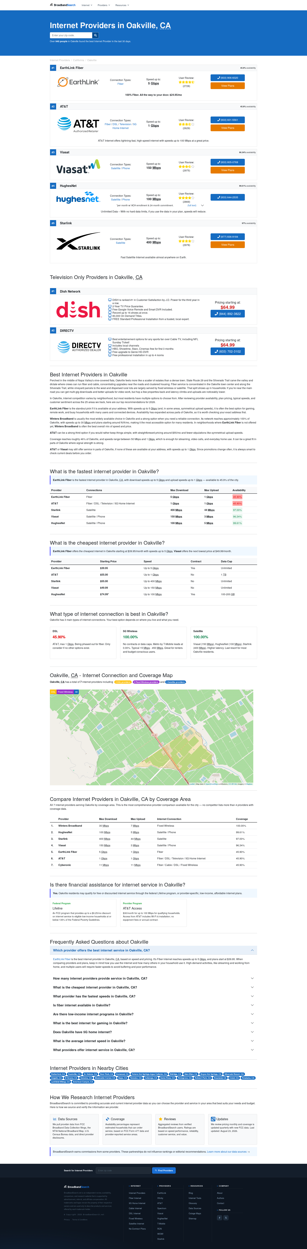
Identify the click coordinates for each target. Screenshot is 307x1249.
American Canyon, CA (83, 1081)
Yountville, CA (74, 1074)
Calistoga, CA (151, 1077)
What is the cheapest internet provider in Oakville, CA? (95, 987)
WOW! (160, 1233)
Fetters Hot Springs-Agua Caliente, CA (149, 1074)
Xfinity (160, 1198)
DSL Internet (135, 1213)
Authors (220, 1198)
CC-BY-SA (232, 784)
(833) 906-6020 (229, 77)
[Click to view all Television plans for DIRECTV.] (79, 347)
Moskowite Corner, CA (105, 1077)
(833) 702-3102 (229, 351)
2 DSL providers (123, 682)
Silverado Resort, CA (234, 1074)
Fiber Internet (135, 1198)
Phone (126, 168)
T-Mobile (161, 1223)
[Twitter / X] (225, 1217)
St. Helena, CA (90, 1074)
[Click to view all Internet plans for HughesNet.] (78, 197)
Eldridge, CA (175, 1074)
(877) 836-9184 (229, 236)
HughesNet (58, 523)
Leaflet (192, 784)
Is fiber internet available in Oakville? (81, 1005)
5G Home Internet (124, 126)
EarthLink (161, 1192)
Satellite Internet (136, 1223)
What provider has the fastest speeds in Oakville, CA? (94, 996)
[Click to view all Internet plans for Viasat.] (78, 166)
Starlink (55, 510)
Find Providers (165, 1170)
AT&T (54, 503)
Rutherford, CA (58, 1074)
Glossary (193, 1203)
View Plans (227, 85)
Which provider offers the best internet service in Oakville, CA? (101, 950)
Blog (191, 1192)
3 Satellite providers (175, 682)
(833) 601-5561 (229, 120)
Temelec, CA (136, 1077)
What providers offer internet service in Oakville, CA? (94, 1049)
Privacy (67, 1219)
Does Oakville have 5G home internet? (82, 1032)
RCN (159, 1228)
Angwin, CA (56, 1077)
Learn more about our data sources (227, 1151)
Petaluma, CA (248, 1077)
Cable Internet (135, 1208)
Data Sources (195, 1208)
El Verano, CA (71, 1077)
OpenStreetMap (211, 784)
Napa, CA (122, 1077)
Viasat (55, 516)
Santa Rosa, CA (167, 1077)
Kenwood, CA (122, 1074)
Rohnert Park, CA (203, 1077)
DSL (115, 124)
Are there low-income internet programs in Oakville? (93, 1014)
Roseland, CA (220, 1077)
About (219, 1192)
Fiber (120, 84)
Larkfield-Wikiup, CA (60, 1081)
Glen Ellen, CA (190, 1074)
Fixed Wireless (65, 691)
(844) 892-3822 (229, 313)
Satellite (115, 168)
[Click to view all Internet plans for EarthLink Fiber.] (78, 81)
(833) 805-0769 (229, 162)
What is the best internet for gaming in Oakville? (90, 1023)
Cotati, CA (234, 1077)
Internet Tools (195, 1198)
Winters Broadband (70, 825)
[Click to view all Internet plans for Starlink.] (78, 240)
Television (125, 124)
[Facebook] (219, 1217)
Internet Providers (137, 1192)
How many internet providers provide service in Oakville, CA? (100, 978)
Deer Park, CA (106, 1074)
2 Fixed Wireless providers (146, 682)
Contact (220, 1203)
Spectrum (161, 1208)
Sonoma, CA (86, 1077)
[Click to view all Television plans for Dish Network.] (79, 309)
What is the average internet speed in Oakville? (89, 1040)
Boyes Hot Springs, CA (211, 1074)
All (76, 691)
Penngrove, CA (185, 1077)
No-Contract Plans (137, 1228)
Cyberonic (64, 865)
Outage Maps (195, 1213)
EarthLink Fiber (60, 497)
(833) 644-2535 (229, 197)
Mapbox (249, 784)
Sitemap (192, 1218)
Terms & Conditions (79, 1219)
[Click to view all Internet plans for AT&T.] (78, 124)
